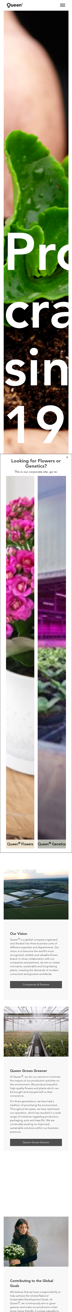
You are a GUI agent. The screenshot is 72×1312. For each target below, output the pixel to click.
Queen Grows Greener (36, 1142)
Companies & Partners (36, 984)
